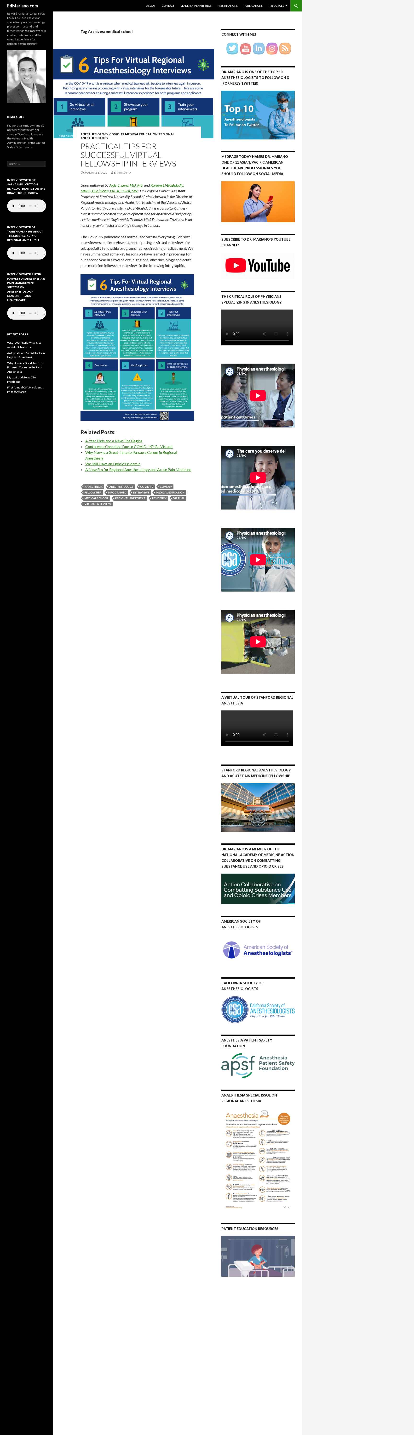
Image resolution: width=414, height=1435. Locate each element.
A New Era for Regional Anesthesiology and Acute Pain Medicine (138, 469)
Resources (276, 5)
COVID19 (166, 486)
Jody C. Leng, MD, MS (126, 185)
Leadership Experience (196, 5)
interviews (141, 492)
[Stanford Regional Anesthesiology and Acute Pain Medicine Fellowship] (258, 807)
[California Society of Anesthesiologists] (258, 1009)
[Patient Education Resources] (258, 1256)
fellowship (93, 492)
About (150, 5)
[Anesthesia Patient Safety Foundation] (258, 1065)
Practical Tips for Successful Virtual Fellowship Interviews (128, 154)
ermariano (122, 172)
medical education (170, 492)
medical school (97, 498)
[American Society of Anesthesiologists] (258, 950)
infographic (117, 492)
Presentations (228, 5)
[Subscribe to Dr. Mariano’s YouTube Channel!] (258, 265)
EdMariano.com (22, 5)
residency (159, 498)
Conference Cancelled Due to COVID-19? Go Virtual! (129, 446)
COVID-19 (116, 134)
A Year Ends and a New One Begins (113, 440)
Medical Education (141, 134)
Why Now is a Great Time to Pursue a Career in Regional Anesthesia (24, 367)
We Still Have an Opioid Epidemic (112, 463)
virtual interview (98, 503)
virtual (179, 498)
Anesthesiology (94, 134)
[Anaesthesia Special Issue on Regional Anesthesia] (258, 1159)
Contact (168, 5)
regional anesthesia (130, 498)
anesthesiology (121, 486)
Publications (253, 5)
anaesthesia (94, 486)
